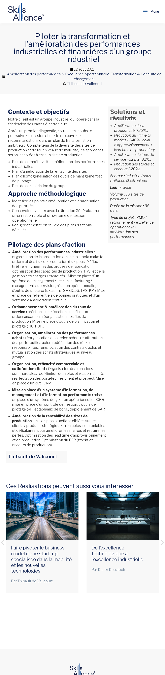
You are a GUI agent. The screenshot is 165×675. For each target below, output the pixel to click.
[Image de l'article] (42, 516)
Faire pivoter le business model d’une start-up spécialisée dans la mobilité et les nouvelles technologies (41, 559)
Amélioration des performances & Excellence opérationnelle (58, 74)
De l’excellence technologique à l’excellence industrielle (117, 553)
